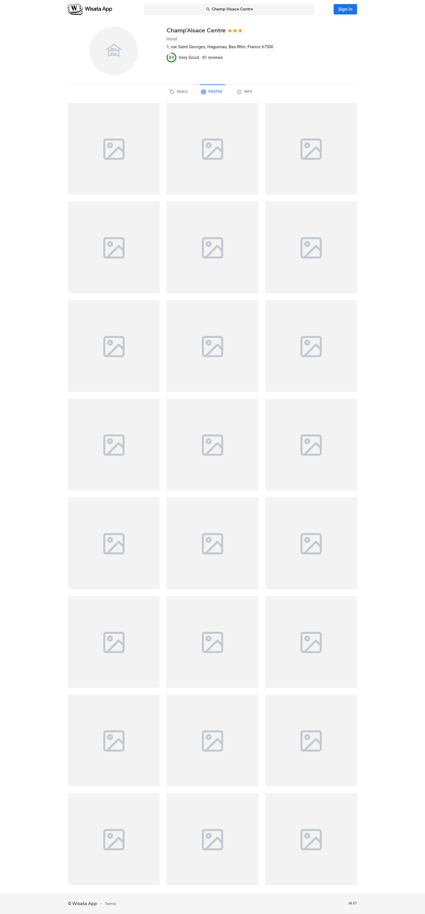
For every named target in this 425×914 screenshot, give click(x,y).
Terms (110, 903)
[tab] (180, 91)
